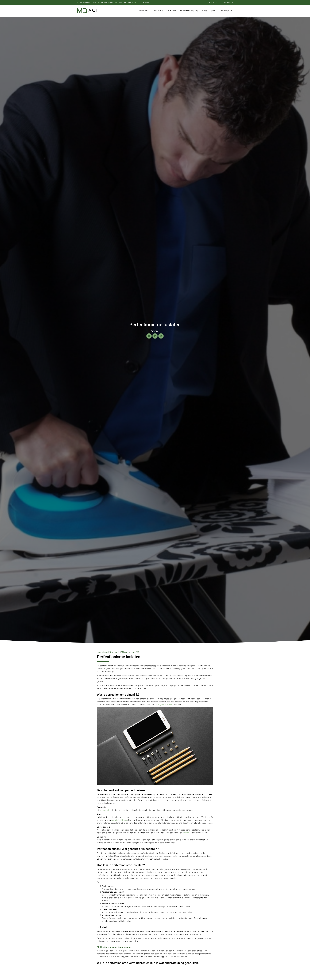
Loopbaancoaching (189, 11)
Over (213, 11)
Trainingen (172, 11)
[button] (149, 336)
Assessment (143, 11)
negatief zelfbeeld (119, 820)
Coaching (158, 11)
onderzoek (104, 810)
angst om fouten (165, 704)
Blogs (204, 11)
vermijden (187, 832)
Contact (225, 11)
